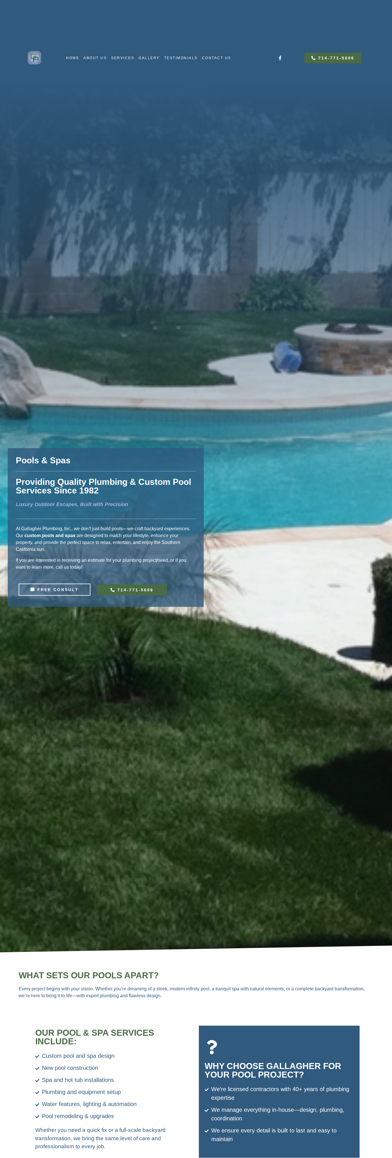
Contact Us (216, 58)
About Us (95, 58)
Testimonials (181, 58)
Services (122, 58)
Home (72, 58)
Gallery (149, 58)
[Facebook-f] (280, 58)
